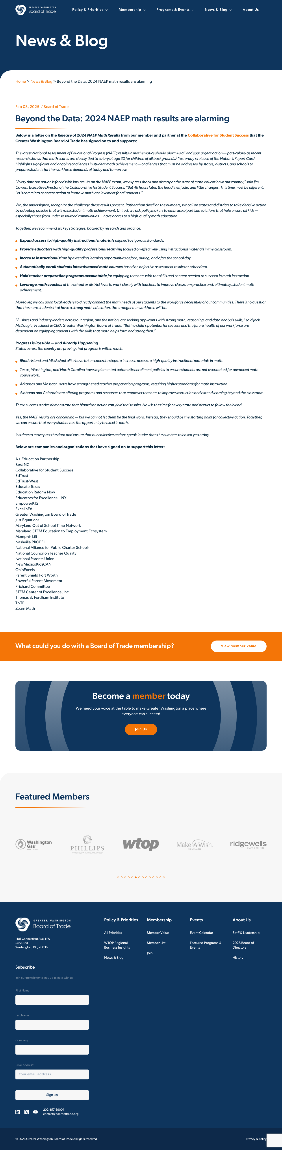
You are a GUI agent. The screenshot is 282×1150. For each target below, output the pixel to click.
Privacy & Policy (256, 1139)
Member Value (158, 933)
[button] (118, 877)
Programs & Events (173, 10)
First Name (22, 990)
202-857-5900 (53, 1110)
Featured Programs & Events (205, 945)
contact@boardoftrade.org (60, 1114)
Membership (130, 10)
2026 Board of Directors (243, 945)
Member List (156, 943)
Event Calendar (201, 933)
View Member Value (238, 646)
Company (21, 1040)
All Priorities (113, 933)
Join (150, 953)
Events (196, 920)
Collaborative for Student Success (218, 136)
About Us (251, 10)
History (238, 958)
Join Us (141, 729)
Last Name (22, 1015)
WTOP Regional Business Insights (117, 945)
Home (20, 82)
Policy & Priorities (88, 10)
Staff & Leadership (246, 933)
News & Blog (216, 10)
